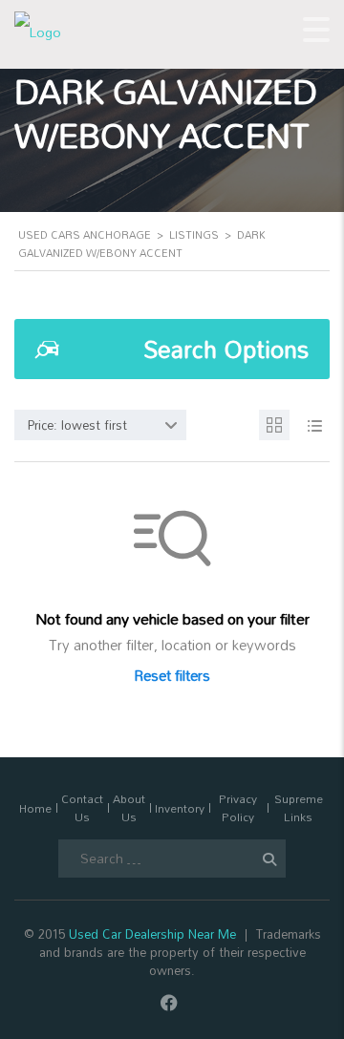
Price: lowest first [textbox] (77, 425)
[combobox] (100, 425)
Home (35, 808)
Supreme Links (298, 808)
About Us (129, 808)
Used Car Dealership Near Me (152, 934)
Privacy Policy (238, 808)
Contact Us (82, 808)
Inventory (179, 808)
